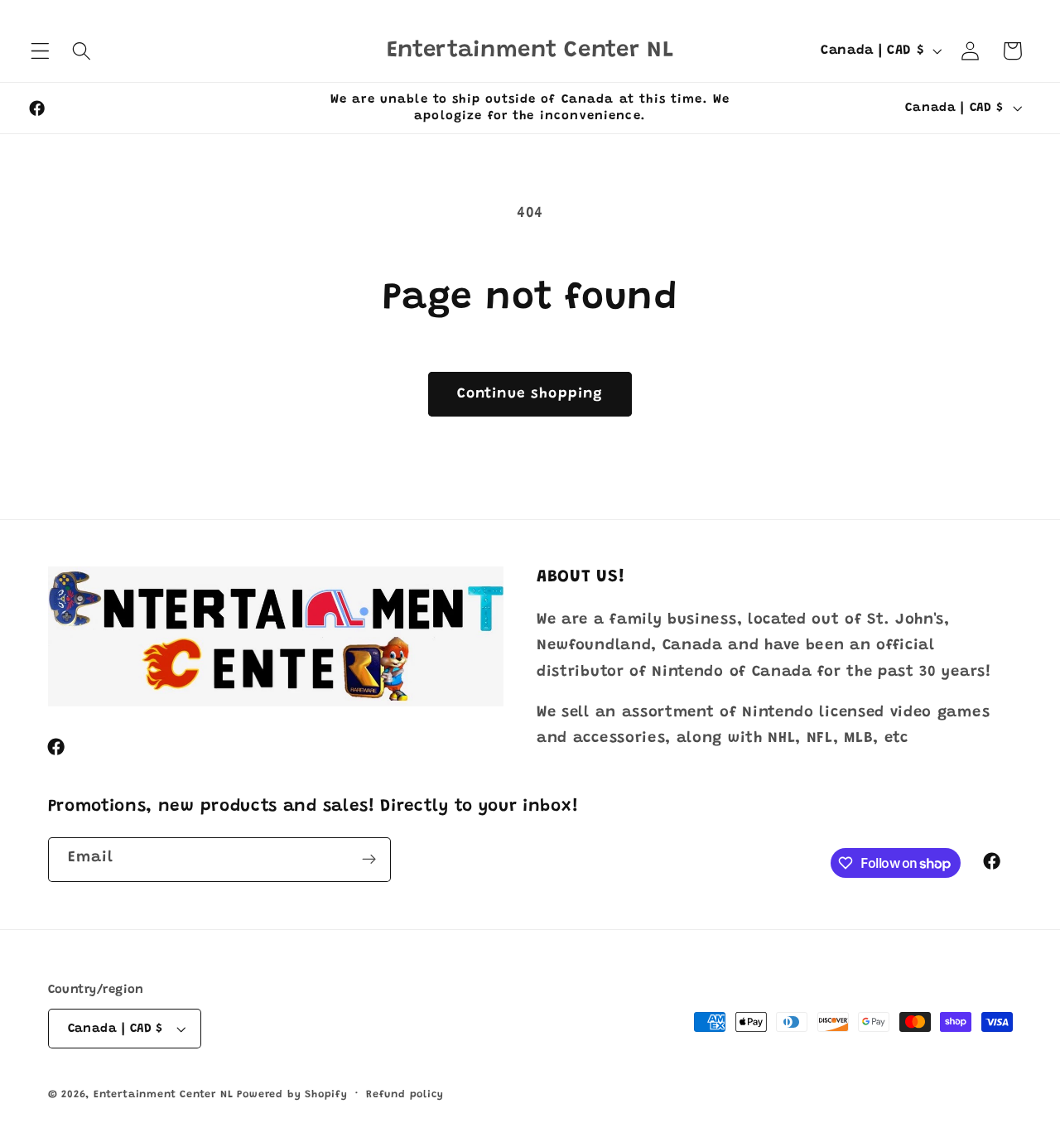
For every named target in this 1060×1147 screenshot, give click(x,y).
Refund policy (404, 1095)
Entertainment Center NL (164, 1095)
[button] (40, 51)
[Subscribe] (369, 859)
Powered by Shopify (292, 1095)
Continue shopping (530, 394)
